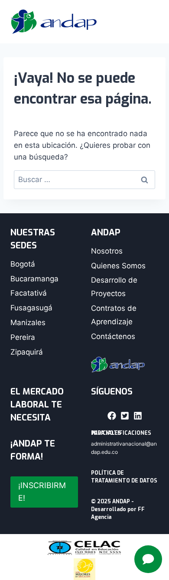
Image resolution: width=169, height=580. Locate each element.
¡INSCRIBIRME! (42, 491)
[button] (111, 415)
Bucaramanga (34, 278)
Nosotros (107, 251)
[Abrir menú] (147, 22)
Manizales (28, 322)
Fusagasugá (31, 307)
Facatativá (28, 293)
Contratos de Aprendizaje (113, 315)
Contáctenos (113, 336)
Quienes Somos (118, 265)
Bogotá (22, 264)
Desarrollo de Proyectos (114, 287)
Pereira (22, 337)
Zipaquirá (26, 352)
